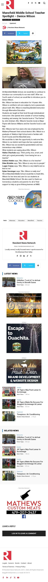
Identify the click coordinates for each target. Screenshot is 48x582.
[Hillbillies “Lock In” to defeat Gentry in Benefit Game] (8, 282)
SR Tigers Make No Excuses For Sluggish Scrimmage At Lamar (30, 403)
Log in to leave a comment (24, 533)
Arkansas (12, 220)
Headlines (6, 20)
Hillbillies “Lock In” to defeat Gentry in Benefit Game (28, 281)
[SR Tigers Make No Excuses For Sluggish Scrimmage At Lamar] (8, 404)
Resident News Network (16, 27)
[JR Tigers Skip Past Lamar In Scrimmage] (8, 392)
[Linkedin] (24, 255)
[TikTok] (27, 255)
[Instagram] (32, 3)
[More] (32, 33)
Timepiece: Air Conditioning (28, 414)
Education (21, 220)
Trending (15, 20)
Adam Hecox (20, 394)
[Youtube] (39, 3)
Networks (20, 278)
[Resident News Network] (9, 4)
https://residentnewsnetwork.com (24, 246)
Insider (19, 387)
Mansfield (31, 220)
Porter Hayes (20, 285)
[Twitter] (35, 3)
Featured (20, 412)
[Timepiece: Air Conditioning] (8, 416)
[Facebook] (28, 3)
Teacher (39, 220)
